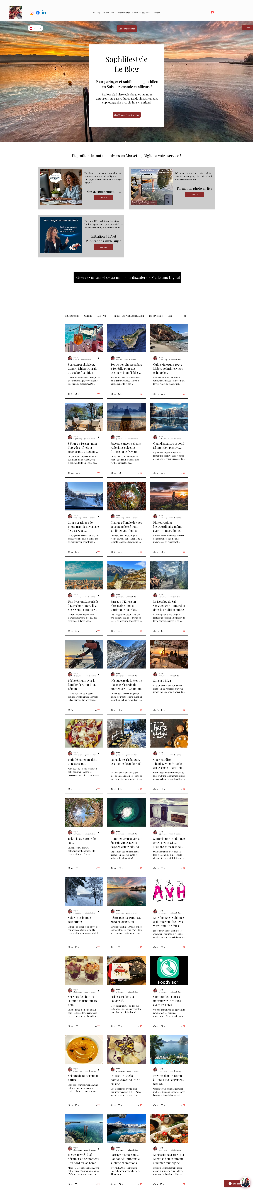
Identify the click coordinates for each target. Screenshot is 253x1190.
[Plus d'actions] (99, 358)
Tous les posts (72, 315)
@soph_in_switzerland (136, 102)
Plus (170, 315)
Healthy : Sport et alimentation (128, 315)
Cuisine (88, 315)
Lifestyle (101, 315)
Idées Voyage (156, 315)
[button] (123, 12)
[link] (231, 8)
